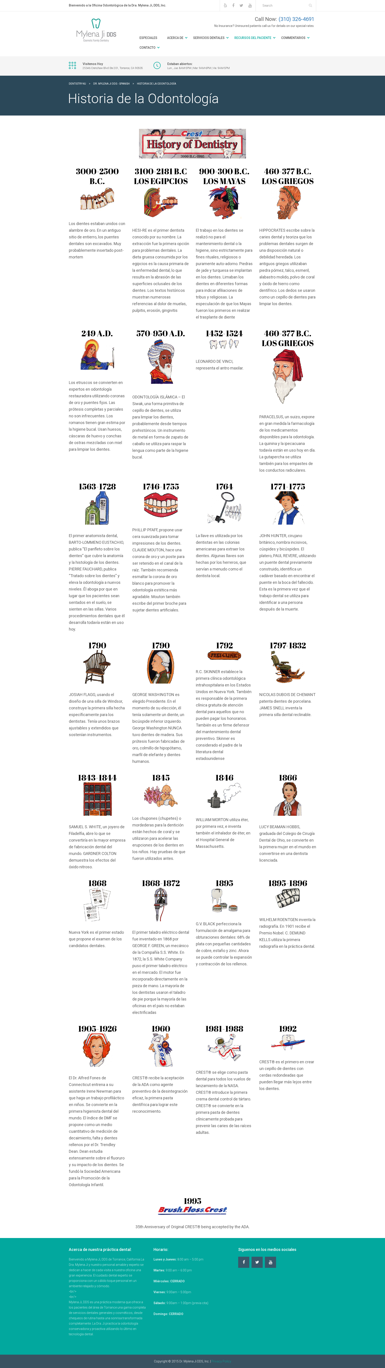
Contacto (147, 47)
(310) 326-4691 (296, 19)
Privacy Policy (221, 1361)
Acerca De (175, 38)
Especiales (148, 38)
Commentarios (293, 38)
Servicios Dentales (209, 38)
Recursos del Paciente (252, 38)
